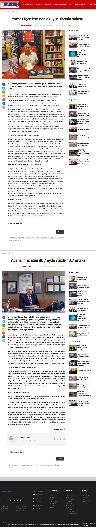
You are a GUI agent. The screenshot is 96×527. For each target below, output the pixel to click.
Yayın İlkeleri (4, 508)
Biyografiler (85, 499)
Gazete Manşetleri (71, 514)
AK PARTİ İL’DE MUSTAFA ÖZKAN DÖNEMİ (82, 106)
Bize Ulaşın (38, 508)
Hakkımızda (4, 506)
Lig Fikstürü (69, 503)
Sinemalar (69, 507)
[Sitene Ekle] (25, 500)
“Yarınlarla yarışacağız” (84, 129)
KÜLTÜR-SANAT (60, 4)
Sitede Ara (85, 495)
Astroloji (84, 503)
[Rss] (18, 500)
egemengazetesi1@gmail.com (29, 441)
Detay (86, 523)
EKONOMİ (33, 4)
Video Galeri (39, 495)
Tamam (85, 525)
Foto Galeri (39, 491)
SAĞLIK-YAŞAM (49, 4)
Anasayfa (4, 11)
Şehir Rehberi (70, 511)
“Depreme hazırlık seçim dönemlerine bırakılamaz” (83, 37)
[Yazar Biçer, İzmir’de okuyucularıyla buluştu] (33, 54)
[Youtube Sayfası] (11, 500)
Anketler (84, 497)
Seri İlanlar (69, 509)
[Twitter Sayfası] (5, 500)
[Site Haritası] (21, 500)
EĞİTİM (77, 4)
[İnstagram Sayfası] (8, 500)
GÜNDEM (25, 4)
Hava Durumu (70, 495)
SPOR (40, 4)
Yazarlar (38, 498)
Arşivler (38, 502)
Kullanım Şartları (21, 506)
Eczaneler (69, 501)
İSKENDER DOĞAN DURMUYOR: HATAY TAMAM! (83, 77)
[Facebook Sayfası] (2, 500)
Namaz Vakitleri (70, 499)
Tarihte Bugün (70, 505)
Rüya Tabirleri (86, 501)
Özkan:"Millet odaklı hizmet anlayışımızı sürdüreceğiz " (83, 121)
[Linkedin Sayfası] (15, 500)
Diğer (83, 4)
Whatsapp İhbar (21, 508)
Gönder (60, 232)
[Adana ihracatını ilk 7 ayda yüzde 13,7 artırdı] (33, 291)
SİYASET (70, 4)
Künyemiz (39, 505)
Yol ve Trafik (69, 497)
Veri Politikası (5, 511)
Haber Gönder (20, 511)
